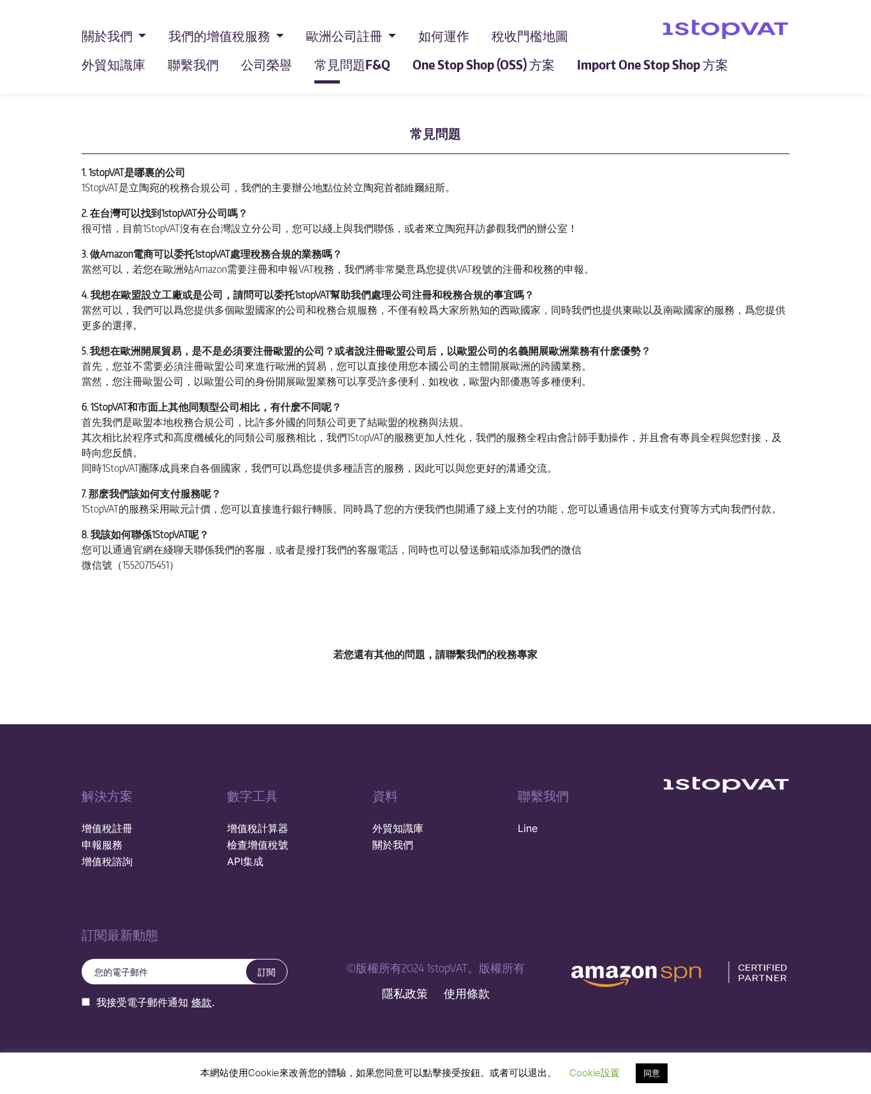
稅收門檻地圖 (530, 35)
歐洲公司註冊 (345, 35)
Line (528, 828)
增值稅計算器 (257, 828)
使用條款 (467, 993)
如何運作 (443, 35)
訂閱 (266, 971)
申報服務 (102, 844)
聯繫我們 (193, 64)
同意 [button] (651, 1073)
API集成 (245, 861)
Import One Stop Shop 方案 (652, 64)
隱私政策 (405, 993)
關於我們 (108, 35)
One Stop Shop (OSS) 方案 (484, 64)
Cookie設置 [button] (594, 1073)
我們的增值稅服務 (220, 35)
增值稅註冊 (107, 828)
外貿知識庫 (113, 64)
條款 (201, 1002)
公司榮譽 (266, 64)
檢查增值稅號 (257, 844)
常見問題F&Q (352, 64)
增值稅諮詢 (107, 861)
